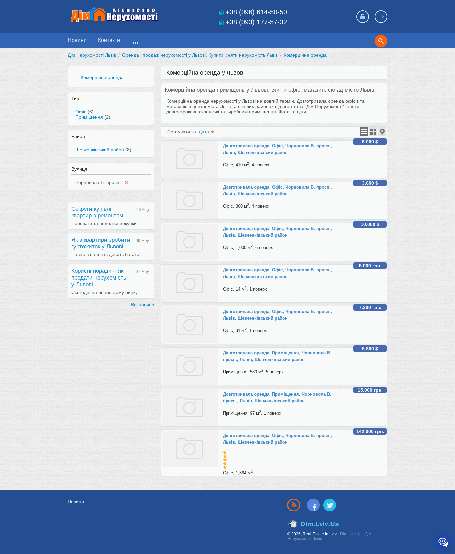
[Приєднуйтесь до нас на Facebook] (314, 504)
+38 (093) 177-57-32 (256, 22)
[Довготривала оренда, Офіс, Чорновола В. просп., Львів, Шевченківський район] (192, 143)
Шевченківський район (99, 149)
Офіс (80, 111)
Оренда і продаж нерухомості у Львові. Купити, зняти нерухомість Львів (200, 55)
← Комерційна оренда (99, 77)
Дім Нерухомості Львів (92, 55)
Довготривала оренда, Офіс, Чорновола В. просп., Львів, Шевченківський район (277, 149)
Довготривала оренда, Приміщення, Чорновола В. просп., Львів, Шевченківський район (277, 356)
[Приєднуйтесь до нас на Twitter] (329, 504)
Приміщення (89, 117)
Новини (77, 40)
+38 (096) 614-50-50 (256, 12)
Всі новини (142, 304)
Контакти (109, 40)
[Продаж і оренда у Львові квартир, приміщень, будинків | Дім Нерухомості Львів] (114, 14)
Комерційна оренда (305, 55)
